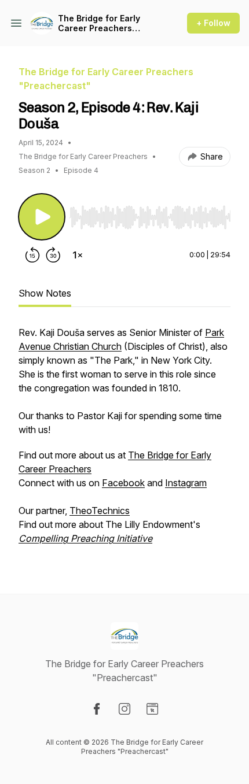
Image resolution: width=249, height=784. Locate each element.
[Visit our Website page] (152, 709)
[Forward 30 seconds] (53, 255)
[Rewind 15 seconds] (32, 255)
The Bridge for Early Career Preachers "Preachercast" (99, 23)
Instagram (186, 483)
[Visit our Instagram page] (124, 709)
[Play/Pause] (42, 217)
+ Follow (213, 23)
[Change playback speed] (77, 255)
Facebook (123, 483)
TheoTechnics (99, 510)
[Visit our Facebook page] (96, 709)
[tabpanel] (124, 441)
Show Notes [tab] (45, 293)
